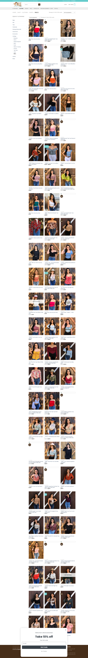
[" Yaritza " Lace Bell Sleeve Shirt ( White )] (52, 425)
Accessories (15, 8)
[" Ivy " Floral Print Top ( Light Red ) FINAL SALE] (68, 276)
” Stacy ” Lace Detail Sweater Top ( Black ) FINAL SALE (67, 213)
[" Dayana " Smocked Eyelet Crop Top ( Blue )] (68, 152)
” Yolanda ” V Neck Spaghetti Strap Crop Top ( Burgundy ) (67, 387)
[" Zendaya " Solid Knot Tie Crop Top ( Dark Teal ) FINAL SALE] (68, 599)
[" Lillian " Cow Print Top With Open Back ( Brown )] (52, 599)
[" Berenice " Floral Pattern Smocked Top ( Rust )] (36, 177)
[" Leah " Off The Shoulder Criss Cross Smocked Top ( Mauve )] (36, 77)
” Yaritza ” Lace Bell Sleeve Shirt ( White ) (52, 437)
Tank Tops (16, 50)
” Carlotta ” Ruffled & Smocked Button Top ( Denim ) (68, 263)
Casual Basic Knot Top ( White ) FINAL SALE (36, 313)
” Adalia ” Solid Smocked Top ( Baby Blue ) (67, 363)
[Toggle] (26, 20)
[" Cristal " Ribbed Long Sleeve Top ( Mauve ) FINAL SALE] (68, 401)
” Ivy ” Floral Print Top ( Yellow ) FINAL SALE (36, 363)
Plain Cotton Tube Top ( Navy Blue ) (35, 63)
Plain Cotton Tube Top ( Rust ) (50, 88)
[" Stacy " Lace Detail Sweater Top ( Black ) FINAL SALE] (68, 202)
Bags (31, 8)
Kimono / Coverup (17, 46)
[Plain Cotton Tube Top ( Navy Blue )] (36, 53)
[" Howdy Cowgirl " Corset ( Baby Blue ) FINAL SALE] (68, 53)
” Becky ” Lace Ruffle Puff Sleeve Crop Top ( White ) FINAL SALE (52, 561)
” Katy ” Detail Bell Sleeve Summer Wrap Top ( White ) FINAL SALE (35, 412)
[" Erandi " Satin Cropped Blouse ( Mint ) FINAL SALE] (68, 326)
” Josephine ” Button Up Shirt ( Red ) (35, 237)
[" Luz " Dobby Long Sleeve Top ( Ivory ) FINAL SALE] (36, 525)
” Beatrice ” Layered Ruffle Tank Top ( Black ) (68, 114)
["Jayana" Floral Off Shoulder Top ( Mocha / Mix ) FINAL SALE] (52, 227)
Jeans (15, 52)
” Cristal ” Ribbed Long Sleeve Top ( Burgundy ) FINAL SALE (51, 64)
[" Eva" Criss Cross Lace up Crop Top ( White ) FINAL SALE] (68, 77)
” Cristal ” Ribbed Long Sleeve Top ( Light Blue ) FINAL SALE (51, 338)
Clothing (21, 8)
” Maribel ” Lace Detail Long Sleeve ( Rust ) (67, 487)
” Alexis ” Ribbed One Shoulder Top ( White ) (51, 213)
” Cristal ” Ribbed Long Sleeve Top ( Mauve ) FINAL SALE (67, 412)
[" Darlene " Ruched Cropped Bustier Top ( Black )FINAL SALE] (68, 525)
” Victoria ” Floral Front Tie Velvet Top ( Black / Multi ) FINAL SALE (52, 487)
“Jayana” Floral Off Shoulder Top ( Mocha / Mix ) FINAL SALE (51, 238)
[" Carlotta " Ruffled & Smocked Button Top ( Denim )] (68, 251)
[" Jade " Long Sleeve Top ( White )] (36, 102)
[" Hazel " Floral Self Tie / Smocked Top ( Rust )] (52, 525)
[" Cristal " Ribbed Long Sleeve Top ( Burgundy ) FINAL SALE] (52, 53)
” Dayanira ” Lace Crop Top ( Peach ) (35, 486)
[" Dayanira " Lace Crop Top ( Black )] (36, 127)
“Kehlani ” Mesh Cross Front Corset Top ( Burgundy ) (67, 512)
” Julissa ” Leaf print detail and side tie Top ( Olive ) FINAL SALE (68, 561)
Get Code (44, 647)
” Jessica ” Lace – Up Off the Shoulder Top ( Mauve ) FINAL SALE (36, 561)
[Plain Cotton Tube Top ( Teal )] (36, 202)
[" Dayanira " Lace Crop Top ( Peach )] (36, 475)
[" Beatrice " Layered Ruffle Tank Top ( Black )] (68, 102)
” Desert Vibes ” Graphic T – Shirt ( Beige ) (67, 313)
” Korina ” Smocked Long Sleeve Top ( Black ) (36, 611)
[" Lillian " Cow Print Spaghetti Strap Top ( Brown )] (52, 500)
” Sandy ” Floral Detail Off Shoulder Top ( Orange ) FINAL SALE (35, 586)
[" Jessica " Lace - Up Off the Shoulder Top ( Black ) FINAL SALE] (52, 251)
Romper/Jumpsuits (17, 41)
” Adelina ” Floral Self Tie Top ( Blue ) (51, 163)
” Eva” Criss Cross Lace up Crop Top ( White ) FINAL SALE (68, 89)
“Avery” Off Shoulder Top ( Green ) (67, 585)
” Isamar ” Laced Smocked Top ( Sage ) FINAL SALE (36, 437)
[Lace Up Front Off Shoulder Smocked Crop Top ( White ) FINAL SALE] (36, 450)
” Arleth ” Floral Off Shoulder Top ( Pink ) (35, 387)
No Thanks (44, 651)
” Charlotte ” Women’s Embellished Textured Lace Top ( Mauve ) (51, 139)
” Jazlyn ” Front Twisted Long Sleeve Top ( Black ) (67, 462)
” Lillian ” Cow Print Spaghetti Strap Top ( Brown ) (51, 512)
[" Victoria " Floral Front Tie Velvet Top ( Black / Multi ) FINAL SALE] (52, 475)
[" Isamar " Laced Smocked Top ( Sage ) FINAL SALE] (36, 425)
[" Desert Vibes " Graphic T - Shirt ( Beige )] (68, 301)
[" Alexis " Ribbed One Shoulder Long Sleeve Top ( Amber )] (36, 152)
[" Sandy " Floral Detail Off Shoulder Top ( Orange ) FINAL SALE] (36, 575)
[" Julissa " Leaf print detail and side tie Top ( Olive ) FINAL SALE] (68, 550)
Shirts (31, 12)
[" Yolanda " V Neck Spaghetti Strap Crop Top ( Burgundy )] (68, 376)
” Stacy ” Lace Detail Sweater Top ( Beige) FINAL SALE (51, 39)
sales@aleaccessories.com (70, 654)
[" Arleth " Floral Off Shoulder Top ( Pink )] (36, 376)
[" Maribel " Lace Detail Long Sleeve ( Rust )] (68, 475)
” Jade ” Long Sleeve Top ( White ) (35, 113)
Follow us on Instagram (66, 0)
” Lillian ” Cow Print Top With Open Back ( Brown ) (51, 611)
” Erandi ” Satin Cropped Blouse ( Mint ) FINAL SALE (68, 338)
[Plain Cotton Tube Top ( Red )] (36, 28)
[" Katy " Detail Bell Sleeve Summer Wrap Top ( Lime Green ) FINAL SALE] (68, 177)
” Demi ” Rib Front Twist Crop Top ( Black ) (35, 263)
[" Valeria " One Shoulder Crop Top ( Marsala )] (36, 326)
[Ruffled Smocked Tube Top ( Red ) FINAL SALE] (52, 401)
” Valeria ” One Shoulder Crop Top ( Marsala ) (35, 338)
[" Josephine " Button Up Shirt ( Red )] (36, 227)
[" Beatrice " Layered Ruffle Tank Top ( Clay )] (36, 276)
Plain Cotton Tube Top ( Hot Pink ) (51, 312)
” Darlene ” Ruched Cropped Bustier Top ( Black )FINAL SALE (67, 536)
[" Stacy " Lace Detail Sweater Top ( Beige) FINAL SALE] (52, 28)
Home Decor (36, 8)
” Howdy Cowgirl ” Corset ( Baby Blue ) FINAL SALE (68, 64)
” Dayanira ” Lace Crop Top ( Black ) (35, 138)
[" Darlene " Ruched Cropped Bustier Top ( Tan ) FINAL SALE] (68, 227)
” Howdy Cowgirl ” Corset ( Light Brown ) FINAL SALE (35, 512)
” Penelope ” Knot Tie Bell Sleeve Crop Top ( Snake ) (68, 39)
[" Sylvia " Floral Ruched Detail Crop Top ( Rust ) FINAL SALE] (52, 177)
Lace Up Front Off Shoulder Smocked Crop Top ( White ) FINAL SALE (36, 462)
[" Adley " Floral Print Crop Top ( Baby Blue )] (52, 450)
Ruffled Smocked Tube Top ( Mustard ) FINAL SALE (68, 139)
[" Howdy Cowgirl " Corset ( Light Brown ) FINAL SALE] (36, 500)
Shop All (56, 8)
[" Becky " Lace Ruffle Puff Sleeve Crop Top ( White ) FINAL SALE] (52, 550)
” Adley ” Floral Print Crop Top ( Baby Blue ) (52, 462)
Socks (15, 45)
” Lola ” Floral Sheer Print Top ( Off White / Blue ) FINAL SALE (51, 288)
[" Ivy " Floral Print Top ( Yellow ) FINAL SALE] (36, 351)
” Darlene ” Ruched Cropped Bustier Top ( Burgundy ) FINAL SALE (51, 363)
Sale (13, 22)
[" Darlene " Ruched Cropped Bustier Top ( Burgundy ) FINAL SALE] (52, 351)
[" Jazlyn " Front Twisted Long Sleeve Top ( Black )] (68, 450)
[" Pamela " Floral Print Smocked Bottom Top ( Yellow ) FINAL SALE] (68, 425)
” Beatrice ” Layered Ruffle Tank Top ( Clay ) (36, 288)
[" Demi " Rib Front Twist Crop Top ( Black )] (36, 251)
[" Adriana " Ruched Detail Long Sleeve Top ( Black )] (52, 624)
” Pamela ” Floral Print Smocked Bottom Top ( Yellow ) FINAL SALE (67, 437)
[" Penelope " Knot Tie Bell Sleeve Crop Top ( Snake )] (68, 28)
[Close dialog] (66, 630)
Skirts (15, 43)
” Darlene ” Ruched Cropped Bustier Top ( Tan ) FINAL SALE (67, 238)
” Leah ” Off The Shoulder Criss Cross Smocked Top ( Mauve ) (36, 89)
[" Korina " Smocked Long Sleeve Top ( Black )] (36, 599)
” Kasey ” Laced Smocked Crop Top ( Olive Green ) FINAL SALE (51, 387)
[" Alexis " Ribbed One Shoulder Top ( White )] (52, 202)
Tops (14, 24)
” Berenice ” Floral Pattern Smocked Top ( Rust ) (35, 189)
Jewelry (26, 8)
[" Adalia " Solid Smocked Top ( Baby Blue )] (68, 351)
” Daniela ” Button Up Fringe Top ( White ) (51, 586)
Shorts (15, 39)
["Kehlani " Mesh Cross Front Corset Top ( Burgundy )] (68, 500)
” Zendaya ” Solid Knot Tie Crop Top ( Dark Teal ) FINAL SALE (68, 611)
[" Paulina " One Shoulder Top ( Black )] (52, 102)
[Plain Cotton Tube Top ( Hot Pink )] (52, 301)
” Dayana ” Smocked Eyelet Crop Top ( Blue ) (68, 164)
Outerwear (15, 27)
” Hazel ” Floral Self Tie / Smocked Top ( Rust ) (52, 536)
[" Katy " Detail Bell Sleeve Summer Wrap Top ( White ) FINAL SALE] (36, 401)
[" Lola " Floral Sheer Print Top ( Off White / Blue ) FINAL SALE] (52, 276)
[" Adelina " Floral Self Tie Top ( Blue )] (52, 152)
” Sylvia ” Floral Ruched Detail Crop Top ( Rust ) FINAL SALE (52, 189)
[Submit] (39, 5)
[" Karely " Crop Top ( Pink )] (68, 624)
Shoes (51, 8)
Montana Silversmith (45, 8)
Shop (19, 12)
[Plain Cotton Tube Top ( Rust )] (52, 77)
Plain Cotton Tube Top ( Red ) (34, 39)
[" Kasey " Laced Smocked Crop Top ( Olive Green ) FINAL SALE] (52, 376)
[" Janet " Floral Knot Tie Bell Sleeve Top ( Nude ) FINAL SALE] (36, 624)
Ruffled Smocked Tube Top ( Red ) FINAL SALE (51, 412)
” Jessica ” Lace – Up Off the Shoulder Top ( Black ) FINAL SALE (52, 263)
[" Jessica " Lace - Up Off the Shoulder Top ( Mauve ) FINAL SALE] (36, 550)
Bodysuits (16, 38)
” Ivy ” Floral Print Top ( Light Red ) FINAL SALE (67, 288)
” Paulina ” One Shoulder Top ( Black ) (52, 113)
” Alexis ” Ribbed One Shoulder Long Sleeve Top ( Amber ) (35, 164)
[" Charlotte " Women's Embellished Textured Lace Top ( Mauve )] (52, 127)
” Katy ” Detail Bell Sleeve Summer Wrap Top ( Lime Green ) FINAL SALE (68, 189)
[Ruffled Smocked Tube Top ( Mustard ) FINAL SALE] (68, 127)
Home (14, 12)
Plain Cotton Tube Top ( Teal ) (34, 213)
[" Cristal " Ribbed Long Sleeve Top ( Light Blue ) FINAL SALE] (52, 326)
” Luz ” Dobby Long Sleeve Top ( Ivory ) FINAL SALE (36, 536)
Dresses (15, 48)
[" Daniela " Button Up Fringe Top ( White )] (52, 575)
